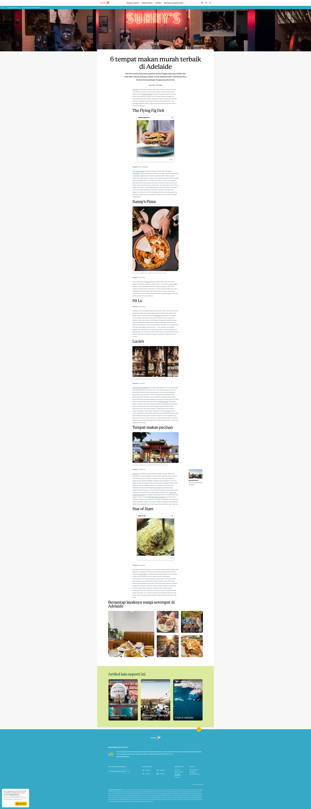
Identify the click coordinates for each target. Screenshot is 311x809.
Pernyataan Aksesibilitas (178, 774)
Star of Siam (143, 574)
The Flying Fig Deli (138, 171)
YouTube (147, 773)
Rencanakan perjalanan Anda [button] (173, 3)
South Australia (147, 94)
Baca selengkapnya (123, 756)
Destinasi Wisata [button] (147, 3)
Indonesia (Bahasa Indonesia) (117, 771)
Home (2, 7)
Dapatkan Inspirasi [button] (133, 3)
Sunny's (147, 282)
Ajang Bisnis (193, 771)
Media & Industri (194, 769)
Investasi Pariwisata (194, 774)
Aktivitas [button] (158, 3)
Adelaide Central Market (140, 387)
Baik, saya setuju (21, 803)
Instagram (162, 770)
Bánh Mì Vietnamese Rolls (156, 497)
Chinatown (135, 474)
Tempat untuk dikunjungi (13, 7)
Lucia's (168, 411)
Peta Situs (177, 769)
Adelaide (135, 89)
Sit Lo (153, 313)
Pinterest (162, 773)
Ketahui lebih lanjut (14, 794)
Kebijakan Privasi (179, 771)
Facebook (147, 770)
